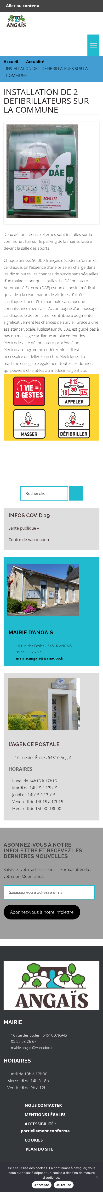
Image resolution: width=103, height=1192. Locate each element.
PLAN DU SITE (39, 1149)
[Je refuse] (97, 1177)
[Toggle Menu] (93, 45)
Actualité (35, 61)
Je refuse (63, 1185)
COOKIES (34, 1140)
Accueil (11, 61)
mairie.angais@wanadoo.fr (40, 658)
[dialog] (51, 1177)
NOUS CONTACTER (43, 1105)
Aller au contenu (22, 5)
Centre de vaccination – (30, 539)
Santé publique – (24, 528)
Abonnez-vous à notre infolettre (42, 912)
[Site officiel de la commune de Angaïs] (16, 22)
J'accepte (41, 1185)
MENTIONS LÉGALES (45, 1114)
